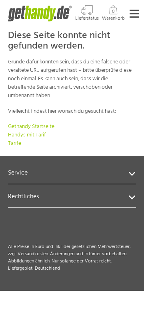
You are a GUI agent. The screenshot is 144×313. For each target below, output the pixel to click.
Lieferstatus (87, 18)
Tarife (14, 143)
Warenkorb (113, 15)
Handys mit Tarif (27, 135)
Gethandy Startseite (31, 126)
